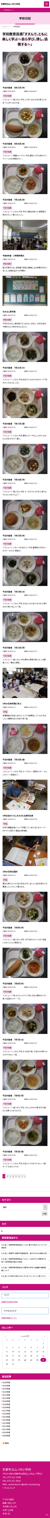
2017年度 (6, 1410)
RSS (7, 1443)
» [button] (24, 1176)
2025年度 (6, 1385)
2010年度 (6, 1432)
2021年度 (6, 1398)
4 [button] (13, 1176)
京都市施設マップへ (9, 1318)
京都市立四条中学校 (9, 1302)
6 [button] (18, 1176)
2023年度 (6, 1392)
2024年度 (6, 1388)
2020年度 (6, 1401)
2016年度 (6, 1413)
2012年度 (6, 1426)
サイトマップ (9, 1487)
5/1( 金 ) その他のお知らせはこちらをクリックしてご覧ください (23, 1276)
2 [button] (7, 1176)
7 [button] (21, 1176)
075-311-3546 (14, 1477)
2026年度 (6, 1382)
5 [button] (16, 1176)
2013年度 (6, 1423)
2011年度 (6, 1429)
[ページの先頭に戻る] (47, 1515)
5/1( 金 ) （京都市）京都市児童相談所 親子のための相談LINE (24, 1253)
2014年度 (6, 1420)
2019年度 (6, 1404)
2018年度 (6, 1407)
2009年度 (6, 1435)
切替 (44, 1213)
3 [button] (10, 1176)
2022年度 (6, 1395)
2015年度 (6, 1417)
